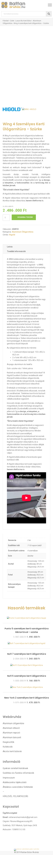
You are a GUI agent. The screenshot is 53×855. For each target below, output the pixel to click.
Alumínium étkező (11, 728)
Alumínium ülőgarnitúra (13, 723)
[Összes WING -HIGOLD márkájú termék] (29, 109)
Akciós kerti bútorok (12, 751)
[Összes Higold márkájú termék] (12, 109)
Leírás (10, 247)
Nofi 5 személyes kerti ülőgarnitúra (26, 675)
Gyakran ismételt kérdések (15, 768)
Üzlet (12, 21)
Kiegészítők (8, 742)
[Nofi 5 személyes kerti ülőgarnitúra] (26, 665)
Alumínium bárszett (12, 737)
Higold (12, 235)
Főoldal (6, 21)
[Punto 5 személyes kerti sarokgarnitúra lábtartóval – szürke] (26, 618)
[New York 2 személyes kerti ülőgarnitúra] (26, 687)
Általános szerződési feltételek (18, 787)
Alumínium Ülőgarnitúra (22, 232)
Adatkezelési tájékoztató (14, 782)
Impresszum (9, 777)
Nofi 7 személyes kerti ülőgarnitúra (26, 654)
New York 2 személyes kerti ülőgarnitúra (26, 697)
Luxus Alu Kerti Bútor (23, 21)
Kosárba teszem (25, 217)
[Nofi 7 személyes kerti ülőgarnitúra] (26, 643)
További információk (16, 251)
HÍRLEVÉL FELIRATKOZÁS (15, 796)
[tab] (26, 246)
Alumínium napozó (11, 732)
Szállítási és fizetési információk (18, 773)
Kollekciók (8, 746)
